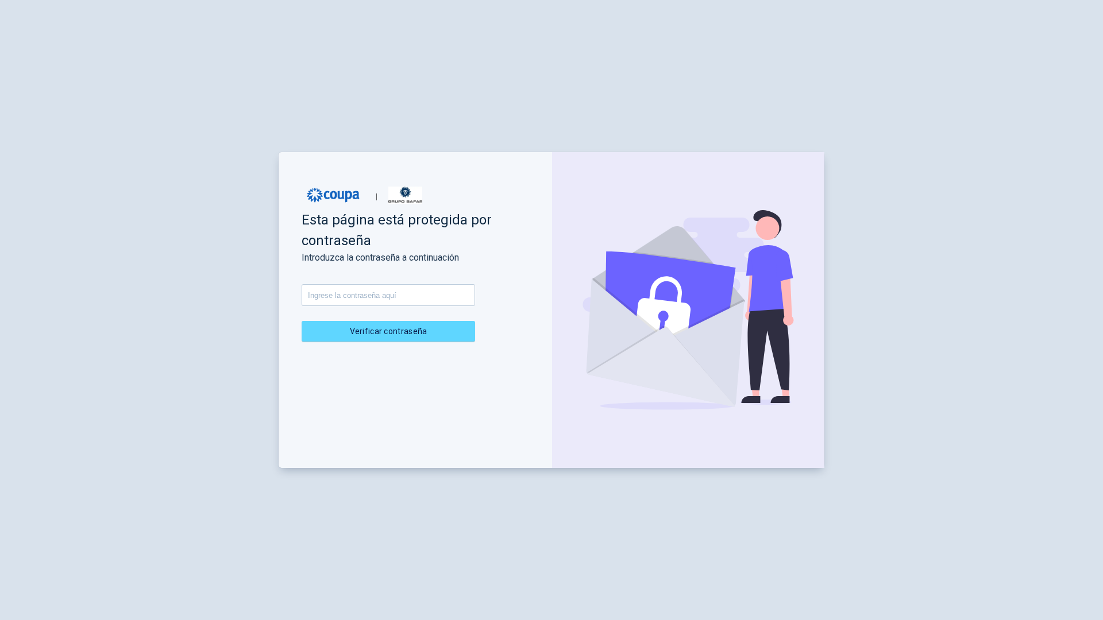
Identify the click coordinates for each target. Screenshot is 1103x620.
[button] (333, 195)
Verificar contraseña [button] (388, 331)
